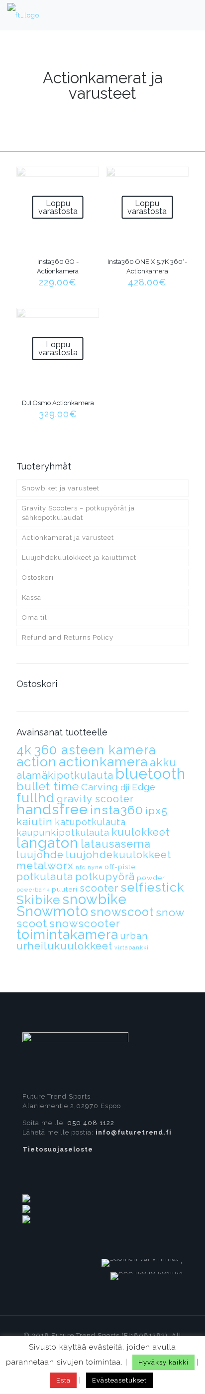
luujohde (40, 855)
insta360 (116, 810)
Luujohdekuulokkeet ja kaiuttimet (79, 557)
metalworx (45, 865)
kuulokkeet (140, 832)
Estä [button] (63, 1380)
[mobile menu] (191, 14)
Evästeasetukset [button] (119, 1380)
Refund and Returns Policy (67, 637)
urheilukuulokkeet (64, 946)
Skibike (38, 900)
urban (134, 935)
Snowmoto (52, 911)
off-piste (119, 867)
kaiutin (34, 821)
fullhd (35, 797)
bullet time (47, 786)
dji (125, 787)
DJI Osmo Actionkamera (58, 403)
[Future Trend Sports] (23, 14)
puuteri (65, 889)
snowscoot (122, 912)
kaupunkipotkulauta (62, 832)
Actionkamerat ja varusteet (68, 537)
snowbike (94, 899)
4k (24, 749)
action (36, 761)
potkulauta (44, 877)
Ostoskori (38, 577)
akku (163, 762)
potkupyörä (105, 877)
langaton (47, 842)
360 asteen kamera (95, 749)
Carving (99, 786)
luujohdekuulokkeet (118, 855)
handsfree (52, 809)
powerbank (33, 890)
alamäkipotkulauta (64, 775)
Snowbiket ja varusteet (61, 488)
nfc (81, 867)
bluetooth (150, 773)
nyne (95, 867)
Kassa (31, 597)
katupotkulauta (90, 822)
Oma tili (35, 617)
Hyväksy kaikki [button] (163, 1362)
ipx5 (156, 810)
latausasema (116, 843)
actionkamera (103, 761)
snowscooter (84, 923)
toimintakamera (67, 934)
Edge (144, 787)
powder (151, 878)
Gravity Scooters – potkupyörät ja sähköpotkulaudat (78, 512)
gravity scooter (95, 799)
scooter (99, 888)
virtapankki (131, 947)
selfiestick (152, 887)
